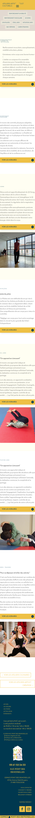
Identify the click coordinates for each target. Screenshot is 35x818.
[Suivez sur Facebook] (22, 809)
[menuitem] (17, 14)
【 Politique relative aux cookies (13, 739)
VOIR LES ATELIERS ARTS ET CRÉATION (20, 683)
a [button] (17, 6)
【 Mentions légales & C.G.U (12, 735)
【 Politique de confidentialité (12, 737)
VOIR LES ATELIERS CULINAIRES (17, 675)
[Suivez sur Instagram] (29, 809)
